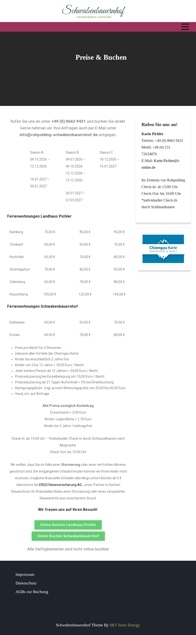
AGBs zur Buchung (32, 591)
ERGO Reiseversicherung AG (60, 485)
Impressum (25, 574)
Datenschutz (26, 583)
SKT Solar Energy (125, 625)
